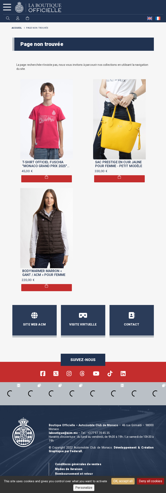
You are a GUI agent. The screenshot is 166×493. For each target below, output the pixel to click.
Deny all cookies (150, 481)
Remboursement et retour (74, 474)
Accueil (17, 28)
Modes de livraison (69, 469)
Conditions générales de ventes (78, 464)
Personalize (83, 487)
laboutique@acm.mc (63, 433)
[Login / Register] (17, 18)
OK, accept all (123, 481)
